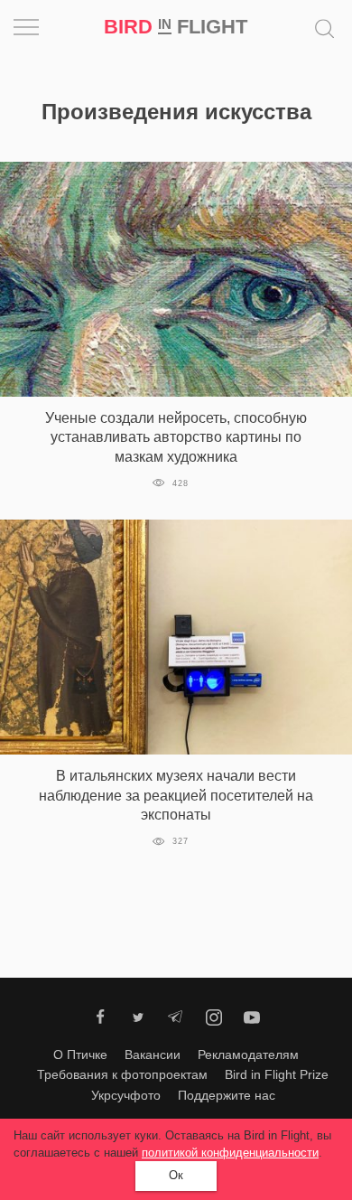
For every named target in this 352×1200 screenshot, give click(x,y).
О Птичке (80, 1054)
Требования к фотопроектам (122, 1074)
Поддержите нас (226, 1095)
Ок (176, 1175)
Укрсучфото (126, 1095)
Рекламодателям (248, 1054)
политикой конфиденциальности (230, 1152)
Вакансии (153, 1054)
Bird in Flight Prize (277, 1074)
